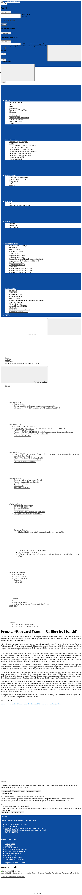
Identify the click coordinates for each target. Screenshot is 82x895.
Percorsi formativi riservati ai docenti (34, 550)
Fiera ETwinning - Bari (21, 510)
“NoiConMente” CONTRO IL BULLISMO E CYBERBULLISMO (37, 408)
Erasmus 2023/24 (19, 404)
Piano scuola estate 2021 (22, 488)
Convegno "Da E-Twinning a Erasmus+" (28, 514)
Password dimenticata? (8, 20)
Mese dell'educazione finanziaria (25, 462)
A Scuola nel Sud (19, 574)
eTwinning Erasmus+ (16, 504)
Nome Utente (25, 14)
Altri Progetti (14, 598)
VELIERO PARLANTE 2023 (24, 426)
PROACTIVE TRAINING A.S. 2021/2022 (28, 458)
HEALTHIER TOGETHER (23, 506)
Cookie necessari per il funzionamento (14, 806)
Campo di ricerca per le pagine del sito (14, 334)
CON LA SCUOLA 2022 (22, 436)
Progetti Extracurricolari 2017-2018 (26, 626)
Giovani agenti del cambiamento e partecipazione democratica (34, 406)
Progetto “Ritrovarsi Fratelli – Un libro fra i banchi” (31, 434)
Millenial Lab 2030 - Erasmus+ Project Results (29, 512)
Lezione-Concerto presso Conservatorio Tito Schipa (31, 604)
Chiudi (4, 54)
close (3, 82)
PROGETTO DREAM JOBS (24, 430)
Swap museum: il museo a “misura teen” (27, 460)
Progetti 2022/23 (15, 424)
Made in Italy (18, 582)
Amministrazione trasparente (14, 859)
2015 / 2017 (13, 606)
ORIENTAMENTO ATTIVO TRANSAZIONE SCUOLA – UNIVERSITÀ (40, 428)
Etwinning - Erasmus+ (21, 530)
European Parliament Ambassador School (28, 480)
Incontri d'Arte (18, 486)
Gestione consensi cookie (13, 857)
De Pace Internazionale (17, 572)
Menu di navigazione (40, 382)
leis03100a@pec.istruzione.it (27, 830)
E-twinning (17, 580)
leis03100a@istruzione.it (27, 828)
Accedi (4, 4)
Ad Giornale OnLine (21, 602)
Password (24, 17)
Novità (7, 360)
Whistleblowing (10, 855)
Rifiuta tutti (18, 791)
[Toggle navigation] (18, 72)
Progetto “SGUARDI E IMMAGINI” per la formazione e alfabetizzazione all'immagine (43, 432)
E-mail (23, 44)
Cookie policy (10, 844)
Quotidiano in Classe (21, 484)
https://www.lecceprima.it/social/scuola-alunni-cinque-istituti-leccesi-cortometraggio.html (30, 704)
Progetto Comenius (20, 578)
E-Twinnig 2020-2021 (21, 508)
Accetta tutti (33, 791)
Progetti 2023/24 (15, 402)
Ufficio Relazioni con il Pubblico (16, 849)
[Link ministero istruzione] (10, 2)
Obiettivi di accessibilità (13, 853)
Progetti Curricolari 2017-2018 (24, 624)
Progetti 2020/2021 (16, 478)
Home (7, 358)
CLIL (16, 600)
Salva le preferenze (17, 812)
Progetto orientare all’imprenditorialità (26, 482)
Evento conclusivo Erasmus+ (28, 552)
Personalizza (6, 791)
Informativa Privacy (11, 848)
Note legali (8, 846)
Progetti (7, 386)
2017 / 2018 (13, 622)
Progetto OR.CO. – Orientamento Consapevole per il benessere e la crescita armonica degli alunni (47, 454)
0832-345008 (12, 826)
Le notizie (8, 362)
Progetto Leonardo (20, 576)
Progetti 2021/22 (15, 452)
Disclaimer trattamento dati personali (13, 877)
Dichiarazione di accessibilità (15, 851)
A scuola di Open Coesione (23, 456)
